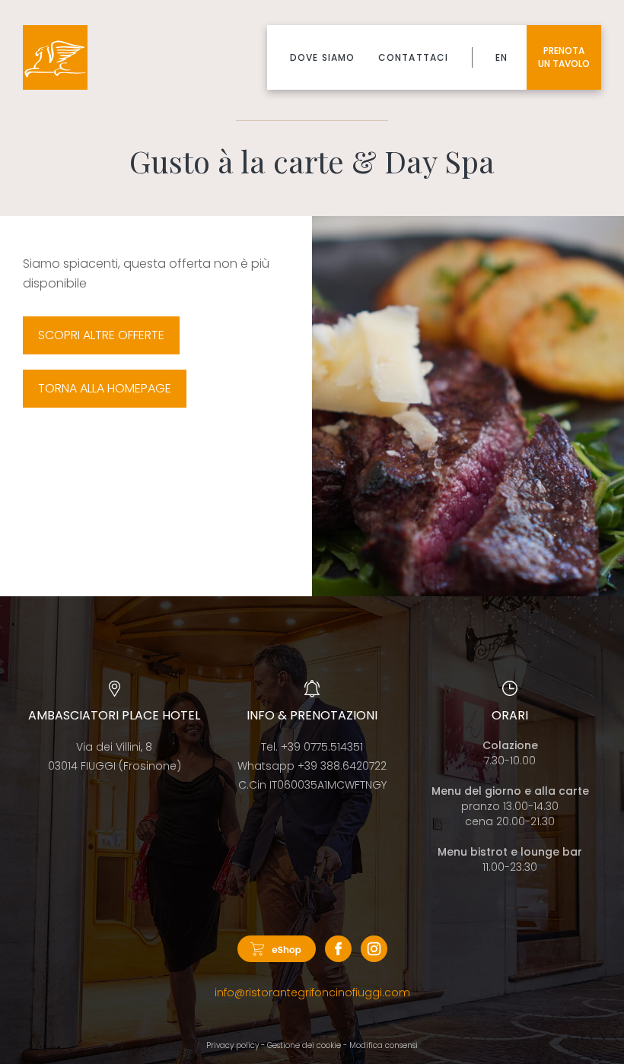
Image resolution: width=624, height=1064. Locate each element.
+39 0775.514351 (322, 746)
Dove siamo (322, 57)
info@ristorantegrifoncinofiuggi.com (312, 992)
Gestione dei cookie (304, 1045)
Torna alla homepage (104, 388)
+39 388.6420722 (342, 765)
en (501, 57)
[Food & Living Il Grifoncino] (55, 57)
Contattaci (413, 57)
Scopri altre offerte (101, 335)
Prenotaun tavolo (564, 57)
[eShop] (276, 951)
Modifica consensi (383, 1045)
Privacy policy (232, 1045)
